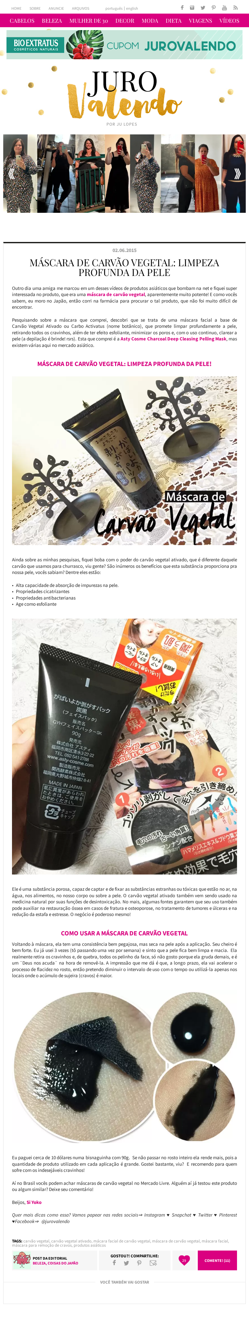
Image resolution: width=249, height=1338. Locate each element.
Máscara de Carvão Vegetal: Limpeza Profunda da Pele (124, 267)
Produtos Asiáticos (90, 1245)
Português (114, 8)
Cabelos (22, 20)
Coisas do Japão (63, 1263)
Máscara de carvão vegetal (176, 1241)
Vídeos (229, 20)
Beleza (52, 20)
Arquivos (80, 8)
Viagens (200, 20)
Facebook (114, 1263)
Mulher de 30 (88, 20)
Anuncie (56, 8)
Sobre (35, 8)
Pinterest (139, 1263)
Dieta (174, 20)
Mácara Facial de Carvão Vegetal (121, 1241)
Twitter (126, 1263)
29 (184, 1260)
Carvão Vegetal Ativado (71, 1241)
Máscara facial (215, 1241)
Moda (150, 20)
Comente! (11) (217, 1260)
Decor (124, 20)
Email (153, 1263)
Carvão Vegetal (36, 1241)
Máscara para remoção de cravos (42, 1245)
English (132, 8)
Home (16, 8)
